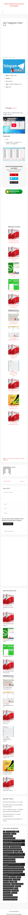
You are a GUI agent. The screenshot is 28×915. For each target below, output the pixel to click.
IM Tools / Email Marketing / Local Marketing (13, 857)
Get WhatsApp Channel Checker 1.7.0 (13, 391)
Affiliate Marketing (11, 831)
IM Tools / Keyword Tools (9, 861)
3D (4, 831)
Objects (18, 877)
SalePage (14, 108)
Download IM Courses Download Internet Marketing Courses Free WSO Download (13, 844)
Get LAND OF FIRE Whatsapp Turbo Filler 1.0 (14, 242)
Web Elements (15, 890)
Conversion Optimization (9, 838)
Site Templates (7, 883)
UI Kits (16, 888)
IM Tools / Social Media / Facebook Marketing (13, 867)
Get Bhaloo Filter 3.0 (13, 291)
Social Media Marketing (9, 886)
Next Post (22, 481)
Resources (6, 881)
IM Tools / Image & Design (9, 859)
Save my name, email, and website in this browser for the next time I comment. (12, 519)
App (17, 831)
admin (5, 57)
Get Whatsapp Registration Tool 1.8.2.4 (14, 374)
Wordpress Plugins (8, 895)
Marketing (13, 877)
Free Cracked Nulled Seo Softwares (14, 5)
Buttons (14, 833)
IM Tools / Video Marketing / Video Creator (13, 871)
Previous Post (6, 481)
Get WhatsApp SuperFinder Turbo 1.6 (14, 423)
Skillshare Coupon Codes (17, 883)
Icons (21, 851)
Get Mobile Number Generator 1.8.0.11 (13, 407)
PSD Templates (16, 879)
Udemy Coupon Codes (8, 888)
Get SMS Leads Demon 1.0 (13, 356)
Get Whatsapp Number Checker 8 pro (13, 306)
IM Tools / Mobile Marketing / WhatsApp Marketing (12, 864)
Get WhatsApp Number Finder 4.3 (13, 259)
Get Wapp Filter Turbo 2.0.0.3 (14, 275)
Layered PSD (6, 877)
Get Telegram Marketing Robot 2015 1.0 (13, 339)
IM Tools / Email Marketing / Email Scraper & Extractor (13, 854)
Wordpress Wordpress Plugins (10, 897)
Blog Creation (7, 833)
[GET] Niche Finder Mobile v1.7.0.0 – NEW (12, 802)
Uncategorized (7, 890)
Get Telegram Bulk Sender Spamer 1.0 (13, 322)
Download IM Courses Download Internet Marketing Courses (13, 841)
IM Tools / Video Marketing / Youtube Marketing (12, 874)
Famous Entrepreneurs (15, 847)
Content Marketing (8, 836)
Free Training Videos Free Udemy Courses (12, 849)
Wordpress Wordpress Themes (10, 899)
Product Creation (8, 879)
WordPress (14, 892)
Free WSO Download (8, 851)
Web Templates (7, 892)
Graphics (16, 851)
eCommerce (6, 847)
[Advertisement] (14, 43)
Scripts (11, 881)
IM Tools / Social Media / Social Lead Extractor (14, 869)
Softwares (18, 886)
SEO (15, 881)
